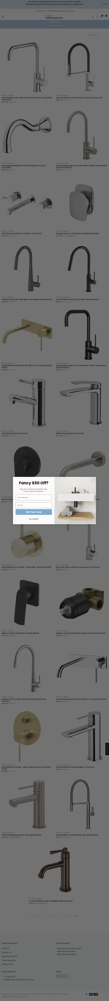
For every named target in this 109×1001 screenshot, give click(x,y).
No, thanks (33, 519)
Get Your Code (34, 512)
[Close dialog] (93, 479)
